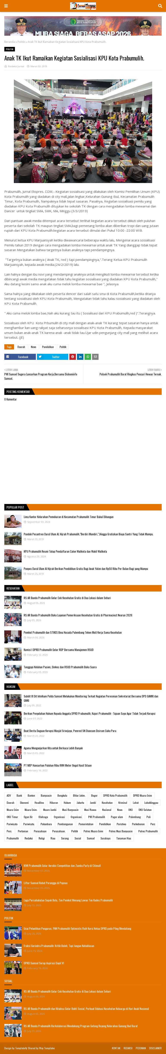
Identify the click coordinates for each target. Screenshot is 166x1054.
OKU (130, 810)
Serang (65, 838)
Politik (21, 42)
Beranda (9, 42)
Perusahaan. (58, 831)
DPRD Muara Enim (142, 795)
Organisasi (59, 817)
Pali (149, 817)
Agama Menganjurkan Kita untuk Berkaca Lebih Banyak (53, 748)
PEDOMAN (141, 1048)
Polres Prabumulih (148, 831)
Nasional (106, 810)
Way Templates (47, 1048)
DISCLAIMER (155, 1048)
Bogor (94, 795)
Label (10, 785)
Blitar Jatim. (79, 795)
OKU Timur (12, 817)
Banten (31, 795)
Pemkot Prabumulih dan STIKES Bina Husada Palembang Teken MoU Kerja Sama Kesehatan (73, 632)
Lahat (136, 802)
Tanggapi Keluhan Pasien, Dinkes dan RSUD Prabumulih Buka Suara (60, 667)
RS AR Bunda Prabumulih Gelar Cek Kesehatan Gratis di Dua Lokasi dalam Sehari (67, 598)
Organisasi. (76, 817)
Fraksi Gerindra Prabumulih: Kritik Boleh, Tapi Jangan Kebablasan (59, 946)
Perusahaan (40, 831)
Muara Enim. (31, 810)
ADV (9, 795)
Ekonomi (24, 802)
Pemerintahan (86, 824)
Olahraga (43, 817)
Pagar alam (117, 817)
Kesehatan (107, 802)
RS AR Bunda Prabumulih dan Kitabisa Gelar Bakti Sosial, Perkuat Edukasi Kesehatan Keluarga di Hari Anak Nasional (86, 1008)
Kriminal (122, 802)
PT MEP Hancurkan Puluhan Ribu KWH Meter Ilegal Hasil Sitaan (58, 765)
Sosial (78, 838)
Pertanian (23, 831)
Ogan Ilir (28, 817)
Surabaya (105, 838)
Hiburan (54, 802)
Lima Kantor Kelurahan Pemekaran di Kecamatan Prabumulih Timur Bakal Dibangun (68, 517)
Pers (152, 824)
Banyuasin (46, 795)
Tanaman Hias (123, 838)
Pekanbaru (46, 824)
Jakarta (80, 802)
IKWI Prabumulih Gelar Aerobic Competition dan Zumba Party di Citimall (62, 865)
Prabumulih (13, 838)
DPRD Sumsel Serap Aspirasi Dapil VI (44, 963)
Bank (19, 795)
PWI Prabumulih (96, 817)
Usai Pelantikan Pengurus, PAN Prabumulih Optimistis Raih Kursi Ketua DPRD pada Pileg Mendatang (77, 928)
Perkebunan (138, 824)
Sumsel (91, 838)
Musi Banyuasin (70, 810)
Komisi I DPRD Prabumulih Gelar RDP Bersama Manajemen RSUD (59, 649)
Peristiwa (121, 824)
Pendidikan (48, 347)
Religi (42, 838)
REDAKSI (128, 1048)
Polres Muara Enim (93, 831)
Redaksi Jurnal (16, 66)
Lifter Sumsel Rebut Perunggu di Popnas (46, 883)
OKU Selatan (145, 810)
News (33, 347)
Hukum (67, 802)
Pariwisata (12, 824)
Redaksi (29, 838)
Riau (53, 838)
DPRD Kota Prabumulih (115, 795)
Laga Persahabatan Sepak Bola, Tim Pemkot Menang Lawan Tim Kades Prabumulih (68, 900)
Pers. (9, 831)
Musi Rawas (90, 810)
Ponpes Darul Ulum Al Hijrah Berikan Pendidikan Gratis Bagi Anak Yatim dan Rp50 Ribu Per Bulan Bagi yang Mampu (86, 568)
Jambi (93, 802)
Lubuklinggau (151, 802)
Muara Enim (13, 810)
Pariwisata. (29, 824)
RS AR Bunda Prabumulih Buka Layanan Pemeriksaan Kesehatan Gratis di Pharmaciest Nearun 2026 (78, 615)
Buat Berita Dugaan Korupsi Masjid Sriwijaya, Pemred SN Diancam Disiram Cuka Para (70, 731)
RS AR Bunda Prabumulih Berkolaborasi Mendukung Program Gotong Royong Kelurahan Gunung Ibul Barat (81, 1026)
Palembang (135, 817)
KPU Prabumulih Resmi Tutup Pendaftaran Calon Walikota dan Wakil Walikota (65, 551)
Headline (39, 802)
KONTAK (116, 1048)
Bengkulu (62, 795)
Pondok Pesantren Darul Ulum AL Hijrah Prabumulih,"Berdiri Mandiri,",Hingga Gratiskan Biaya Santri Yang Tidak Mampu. (88, 534)
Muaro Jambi (49, 810)
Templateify (21, 1048)
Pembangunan (65, 824)
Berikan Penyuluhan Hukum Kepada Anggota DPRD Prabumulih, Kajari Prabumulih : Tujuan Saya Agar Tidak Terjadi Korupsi (89, 713)
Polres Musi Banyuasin (120, 831)
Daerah (21, 347)
